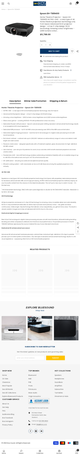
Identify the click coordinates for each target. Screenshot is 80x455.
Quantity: (43, 41)
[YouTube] (41, 431)
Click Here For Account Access (38, 408)
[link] (14, 288)
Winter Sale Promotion (35, 101)
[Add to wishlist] (72, 51)
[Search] (9, 3)
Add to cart (54, 51)
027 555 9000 (43, 421)
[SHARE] (76, 51)
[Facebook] (30, 431)
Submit (55, 358)
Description (15, 101)
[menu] (3, 3)
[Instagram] (36, 431)
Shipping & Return (58, 101)
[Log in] (70, 3)
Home (3, 9)
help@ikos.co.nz (41, 424)
